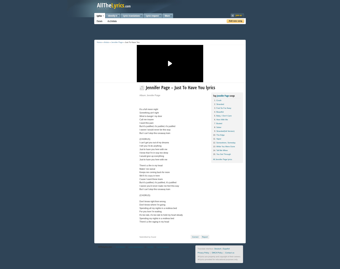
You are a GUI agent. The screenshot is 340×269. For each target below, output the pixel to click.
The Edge (220, 135)
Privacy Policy (203, 253)
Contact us (229, 253)
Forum (99, 21)
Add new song (235, 21)
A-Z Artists (112, 21)
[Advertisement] (170, 31)
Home (99, 42)
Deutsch (217, 249)
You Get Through (223, 154)
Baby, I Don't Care (224, 116)
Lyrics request (152, 15)
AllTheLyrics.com (105, 246)
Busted (219, 123)
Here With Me (222, 120)
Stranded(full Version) (225, 131)
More (167, 15)
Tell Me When (222, 150)
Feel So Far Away (223, 108)
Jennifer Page (117, 42)
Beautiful (220, 112)
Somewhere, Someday (225, 143)
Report (205, 237)
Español (226, 249)
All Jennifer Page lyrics (222, 159)
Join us (239, 15)
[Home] (114, 9)
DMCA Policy (217, 253)
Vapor (218, 139)
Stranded (220, 104)
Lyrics (99, 15)
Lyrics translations (131, 15)
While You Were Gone (225, 146)
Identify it (112, 15)
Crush (218, 100)
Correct (195, 237)
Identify (150, 247)
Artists (106, 42)
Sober (218, 127)
